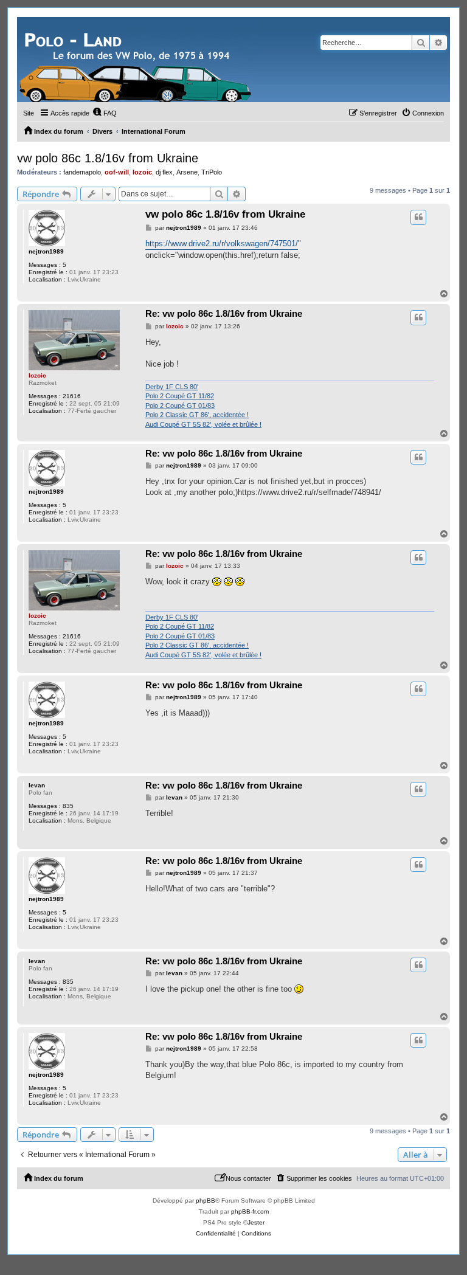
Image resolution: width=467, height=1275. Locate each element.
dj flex (164, 172)
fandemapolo (82, 172)
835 (68, 806)
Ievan (37, 785)
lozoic (142, 172)
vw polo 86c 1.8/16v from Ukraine (107, 158)
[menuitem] (104, 113)
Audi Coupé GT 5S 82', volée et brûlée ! (203, 424)
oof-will (117, 172)
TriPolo (211, 172)
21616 (72, 396)
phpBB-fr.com (250, 1211)
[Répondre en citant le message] (418, 217)
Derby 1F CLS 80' (171, 386)
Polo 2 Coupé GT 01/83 (180, 405)
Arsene (187, 172)
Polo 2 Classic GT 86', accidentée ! (197, 414)
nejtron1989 (46, 251)
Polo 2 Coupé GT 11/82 (179, 395)
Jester (256, 1222)
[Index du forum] (137, 59)
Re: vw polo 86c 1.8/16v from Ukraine (223, 313)
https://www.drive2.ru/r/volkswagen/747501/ (221, 243)
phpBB (205, 1200)
